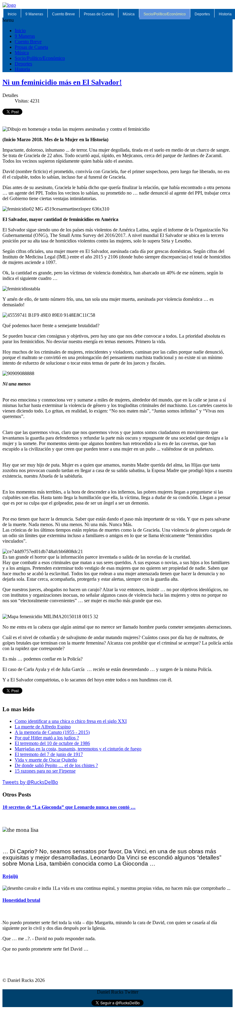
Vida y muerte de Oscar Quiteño (46, 759)
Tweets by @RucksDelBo (30, 782)
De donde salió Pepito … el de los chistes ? (56, 765)
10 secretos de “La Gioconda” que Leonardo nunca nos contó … (69, 807)
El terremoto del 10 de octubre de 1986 (52, 743)
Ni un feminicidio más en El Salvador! (62, 82)
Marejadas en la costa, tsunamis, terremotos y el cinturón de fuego (78, 748)
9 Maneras (34, 14)
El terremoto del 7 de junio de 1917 (49, 754)
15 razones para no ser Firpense (45, 771)
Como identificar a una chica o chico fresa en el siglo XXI (71, 721)
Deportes (202, 14)
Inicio (12, 14)
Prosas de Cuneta (99, 14)
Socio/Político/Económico (165, 14)
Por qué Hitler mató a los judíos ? (47, 737)
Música (129, 14)
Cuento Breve (63, 14)
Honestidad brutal (21, 900)
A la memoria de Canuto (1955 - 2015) (52, 732)
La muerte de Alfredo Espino (43, 726)
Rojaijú (10, 876)
